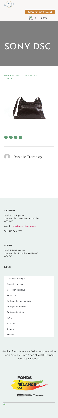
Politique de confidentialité (19, 301)
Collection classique (16, 290)
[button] (56, 5)
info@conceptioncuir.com (24, 226)
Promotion (11, 295)
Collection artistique (16, 278)
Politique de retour (15, 312)
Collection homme (15, 284)
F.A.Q (9, 318)
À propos (11, 323)
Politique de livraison (16, 306)
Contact (10, 329)
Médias (10, 334)
